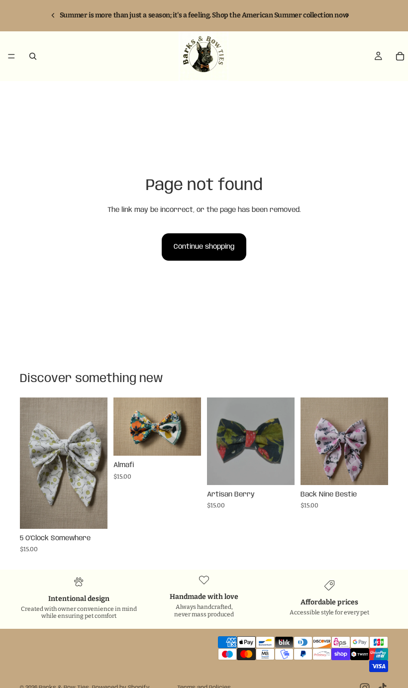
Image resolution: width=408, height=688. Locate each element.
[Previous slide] (31, 463)
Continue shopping (204, 246)
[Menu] (11, 56)
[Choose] (92, 513)
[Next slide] (96, 463)
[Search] (33, 56)
